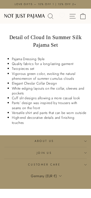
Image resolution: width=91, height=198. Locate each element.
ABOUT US (44, 141)
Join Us (44, 153)
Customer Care (44, 164)
